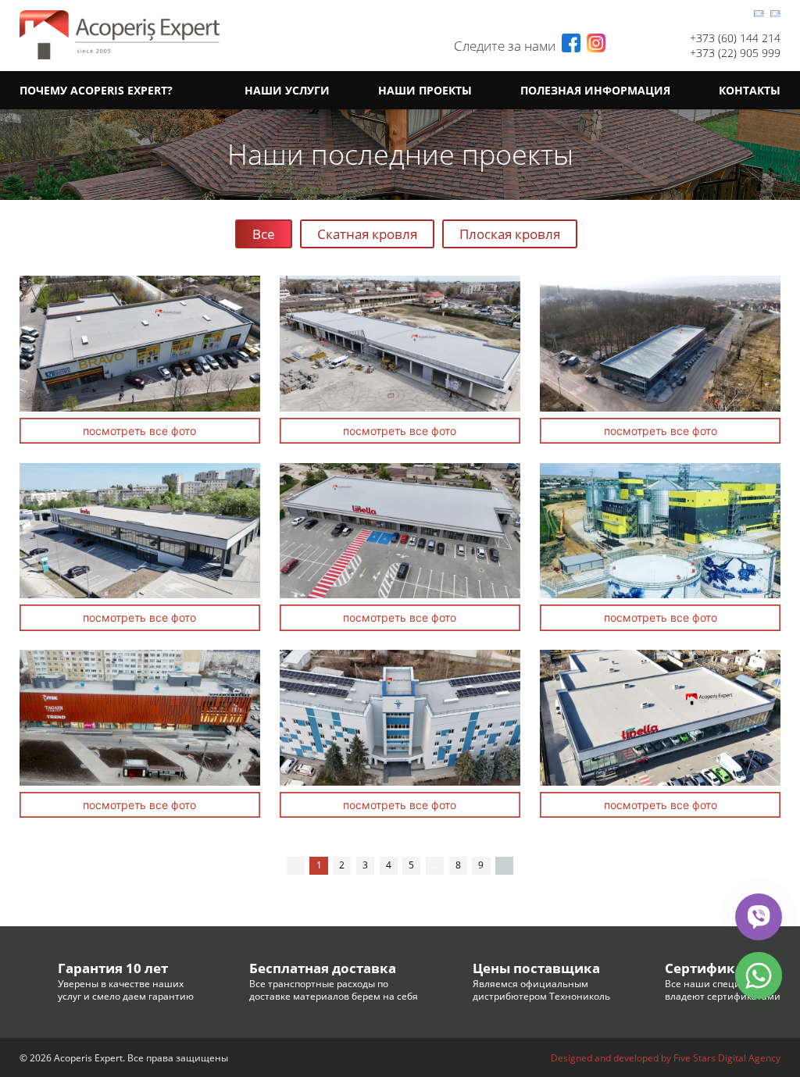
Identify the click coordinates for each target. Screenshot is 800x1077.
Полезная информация (595, 90)
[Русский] (775, 13)
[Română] (759, 13)
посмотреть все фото (139, 430)
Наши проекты (425, 90)
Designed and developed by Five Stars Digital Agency (665, 1058)
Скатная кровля (367, 234)
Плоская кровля (509, 234)
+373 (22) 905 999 (735, 52)
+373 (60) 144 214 (735, 37)
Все (263, 234)
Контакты (749, 90)
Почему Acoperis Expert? (96, 90)
